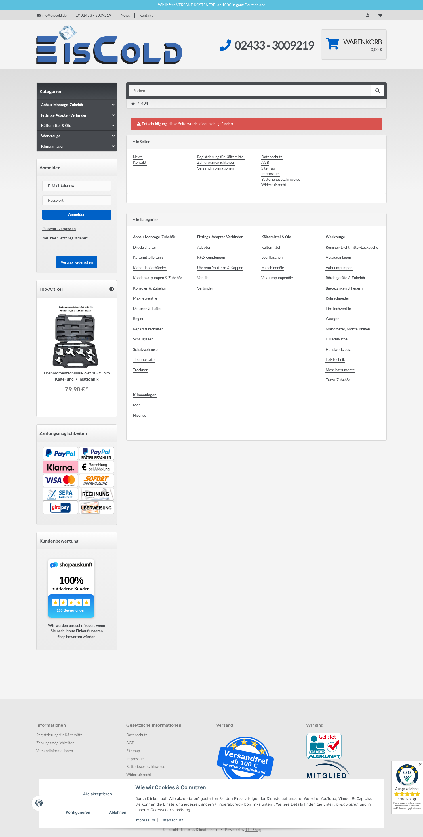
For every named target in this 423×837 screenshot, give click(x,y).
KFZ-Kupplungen (211, 257)
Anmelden (76, 214)
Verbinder (205, 288)
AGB (265, 162)
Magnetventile (145, 298)
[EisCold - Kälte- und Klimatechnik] (109, 44)
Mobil (137, 405)
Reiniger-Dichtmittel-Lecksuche (352, 247)
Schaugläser (143, 339)
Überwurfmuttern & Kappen (220, 267)
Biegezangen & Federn (344, 288)
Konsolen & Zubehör (149, 288)
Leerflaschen (272, 257)
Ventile (203, 277)
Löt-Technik (335, 359)
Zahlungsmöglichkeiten (216, 162)
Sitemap (268, 168)
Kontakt (146, 15)
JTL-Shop (253, 829)
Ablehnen (117, 812)
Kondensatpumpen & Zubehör (157, 277)
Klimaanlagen (52, 146)
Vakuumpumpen (339, 267)
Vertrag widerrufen (77, 262)
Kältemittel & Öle (56, 125)
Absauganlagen (338, 257)
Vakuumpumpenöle (277, 277)
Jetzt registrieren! (73, 238)
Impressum (145, 820)
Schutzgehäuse (145, 349)
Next (97, 353)
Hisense (139, 415)
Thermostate (144, 359)
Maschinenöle (272, 267)
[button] (367, 15)
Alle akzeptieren (97, 794)
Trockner (140, 370)
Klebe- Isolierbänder (149, 267)
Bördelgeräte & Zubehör (345, 277)
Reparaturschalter (148, 329)
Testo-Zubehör (338, 380)
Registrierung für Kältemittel (220, 157)
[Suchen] (377, 91)
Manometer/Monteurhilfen (348, 329)
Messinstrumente (340, 370)
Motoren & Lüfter (147, 308)
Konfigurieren (78, 812)
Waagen (332, 318)
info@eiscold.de (54, 15)
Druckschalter (144, 247)
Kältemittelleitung (148, 257)
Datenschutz (172, 820)
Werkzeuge (50, 136)
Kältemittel (270, 247)
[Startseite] (133, 103)
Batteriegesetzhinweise (280, 179)
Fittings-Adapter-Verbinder (64, 115)
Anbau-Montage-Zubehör (62, 104)
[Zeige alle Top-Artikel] (111, 289)
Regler (138, 318)
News (125, 15)
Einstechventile (338, 308)
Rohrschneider (337, 298)
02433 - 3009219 (95, 15)
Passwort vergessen (59, 228)
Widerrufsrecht (273, 184)
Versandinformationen (215, 168)
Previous (57, 353)
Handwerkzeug (338, 349)
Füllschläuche (337, 339)
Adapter (204, 247)
